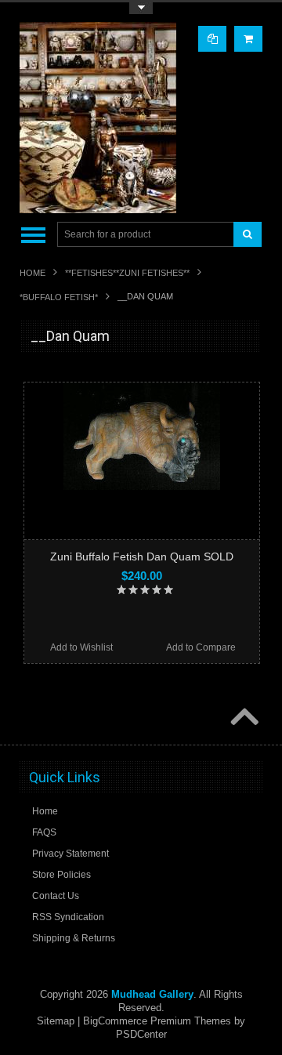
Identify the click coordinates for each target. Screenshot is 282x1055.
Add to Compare (201, 647)
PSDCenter (141, 1034)
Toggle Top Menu (141, 8)
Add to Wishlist (81, 647)
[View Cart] (248, 39)
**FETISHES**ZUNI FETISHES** (127, 272)
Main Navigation (33, 234)
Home (32, 272)
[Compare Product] (212, 39)
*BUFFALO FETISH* (59, 297)
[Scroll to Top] (242, 718)
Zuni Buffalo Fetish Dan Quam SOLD (141, 556)
